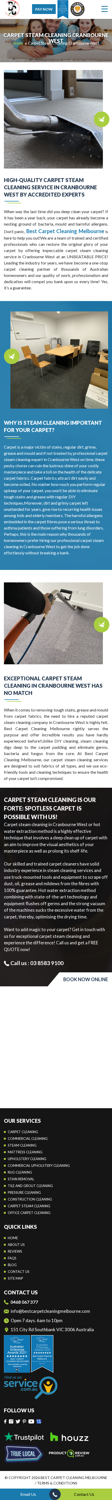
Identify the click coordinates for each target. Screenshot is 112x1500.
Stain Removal (21, 1179)
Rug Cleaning (20, 1172)
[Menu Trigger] (105, 9)
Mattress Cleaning (25, 1152)
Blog (12, 1265)
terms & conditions (57, 1483)
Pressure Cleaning (24, 1192)
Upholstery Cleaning (27, 1159)
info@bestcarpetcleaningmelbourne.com (50, 1311)
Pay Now (44, 9)
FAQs (12, 1258)
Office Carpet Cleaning (29, 1213)
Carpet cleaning (23, 1132)
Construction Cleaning (30, 1199)
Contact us (18, 1271)
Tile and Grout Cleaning (30, 1186)
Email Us (28, 1494)
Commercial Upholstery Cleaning (39, 1165)
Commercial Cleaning (28, 1138)
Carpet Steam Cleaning (29, 1206)
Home (13, 1238)
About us (16, 1245)
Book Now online (85, 979)
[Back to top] (104, 1482)
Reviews (15, 1251)
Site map (15, 1278)
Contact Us (84, 1494)
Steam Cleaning (22, 1145)
